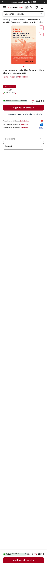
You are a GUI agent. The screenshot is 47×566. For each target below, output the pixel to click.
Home (6, 19)
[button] (41, 34)
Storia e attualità (18, 19)
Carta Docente (24, 124)
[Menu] (5, 7)
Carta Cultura (24, 121)
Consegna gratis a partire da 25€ (23, 2)
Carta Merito (24, 128)
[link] (27, 7)
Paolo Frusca (9, 77)
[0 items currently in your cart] (41, 7)
